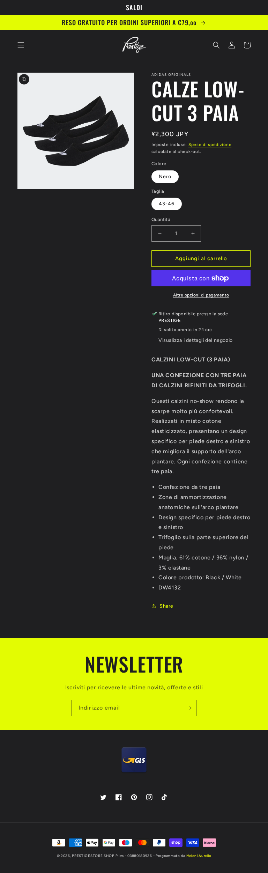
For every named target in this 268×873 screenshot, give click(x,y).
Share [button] (166, 606)
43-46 (166, 204)
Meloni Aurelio (198, 855)
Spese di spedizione (209, 144)
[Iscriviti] (188, 708)
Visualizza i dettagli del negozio (195, 340)
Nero (165, 176)
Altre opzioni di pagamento (201, 295)
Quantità (160, 219)
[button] (21, 45)
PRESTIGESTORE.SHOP (93, 855)
